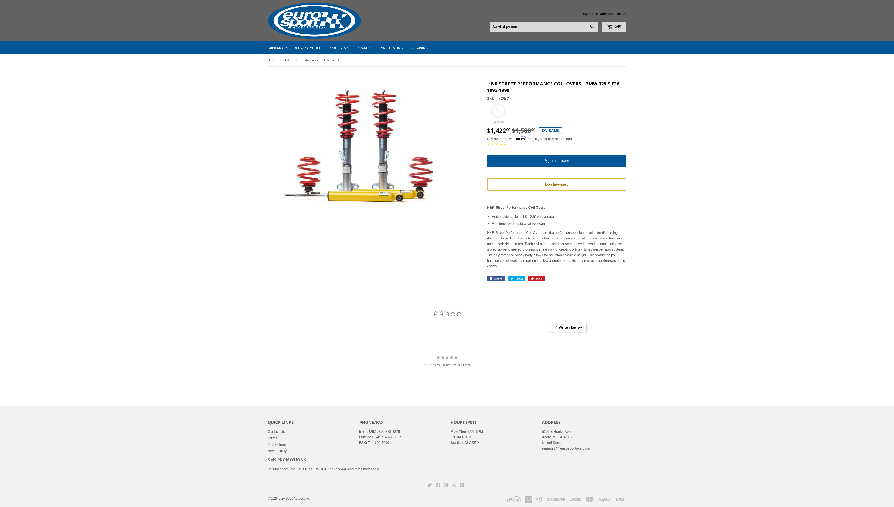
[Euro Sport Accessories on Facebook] (437, 485)
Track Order (277, 445)
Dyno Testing (390, 47)
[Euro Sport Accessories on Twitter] (429, 485)
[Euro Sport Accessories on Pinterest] (446, 485)
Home (272, 60)
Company (276, 47)
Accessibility (277, 451)
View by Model (308, 47)
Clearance (420, 47)
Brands (364, 47)
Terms (272, 438)
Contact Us (276, 431)
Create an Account (613, 14)
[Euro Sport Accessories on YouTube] (462, 485)
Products (337, 47)
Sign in (588, 14)
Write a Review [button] (570, 327)
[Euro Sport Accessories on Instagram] (454, 485)
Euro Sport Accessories (294, 498)
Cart (618, 26)
